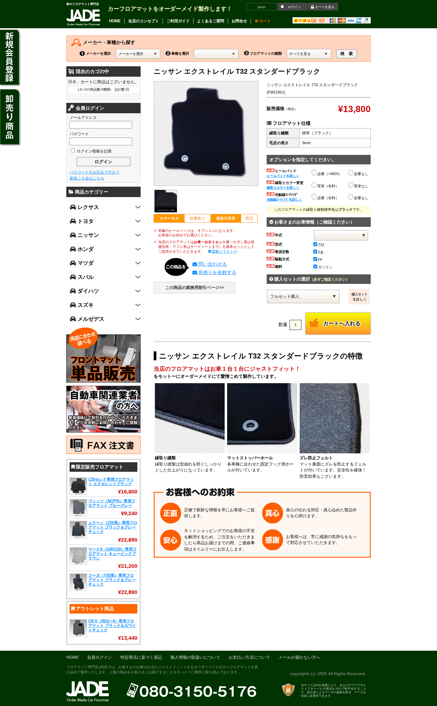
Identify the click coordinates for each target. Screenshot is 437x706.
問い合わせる (212, 264)
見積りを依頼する (216, 272)
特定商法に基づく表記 (141, 657)
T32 (321, 245)
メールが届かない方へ (299, 657)
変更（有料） (328, 186)
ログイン (294, 7)
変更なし (361, 186)
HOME (115, 21)
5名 (321, 252)
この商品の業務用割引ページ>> (194, 287)
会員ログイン (99, 657)
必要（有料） (328, 198)
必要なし (361, 174)
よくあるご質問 (210, 21)
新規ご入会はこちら (87, 178)
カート (264, 21)
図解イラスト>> (224, 251)
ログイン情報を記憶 (93, 151)
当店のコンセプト (143, 21)
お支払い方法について (249, 657)
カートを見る (324, 7)
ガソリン (325, 267)
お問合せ (239, 21)
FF (320, 260)
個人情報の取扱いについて (195, 657)
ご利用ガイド (178, 21)
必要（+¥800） (329, 174)
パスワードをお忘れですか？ (95, 172)
